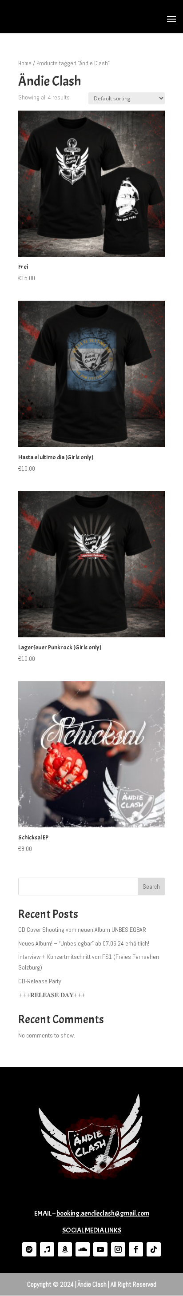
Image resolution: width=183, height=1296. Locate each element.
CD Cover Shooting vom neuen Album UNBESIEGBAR (82, 930)
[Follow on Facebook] (136, 1249)
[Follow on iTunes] (47, 1249)
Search (151, 887)
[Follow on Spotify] (29, 1249)
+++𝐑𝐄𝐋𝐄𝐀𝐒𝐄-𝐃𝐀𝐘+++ (52, 995)
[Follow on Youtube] (100, 1249)
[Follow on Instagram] (118, 1249)
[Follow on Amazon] (65, 1249)
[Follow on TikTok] (154, 1249)
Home (25, 63)
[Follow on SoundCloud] (83, 1249)
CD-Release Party (39, 981)
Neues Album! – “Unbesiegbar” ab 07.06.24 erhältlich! (83, 943)
